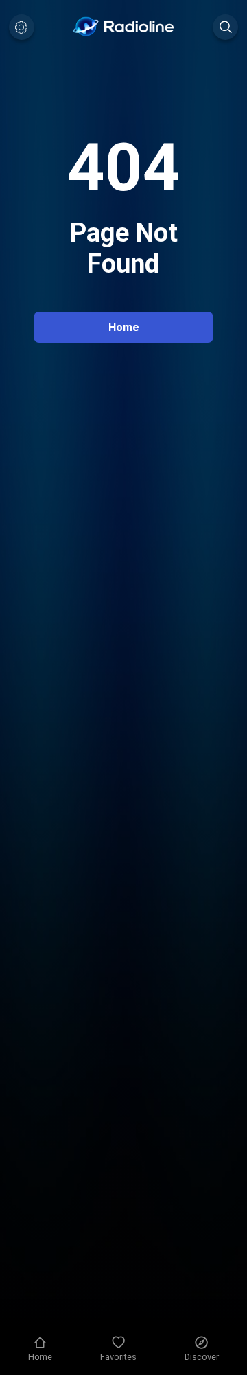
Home (123, 327)
